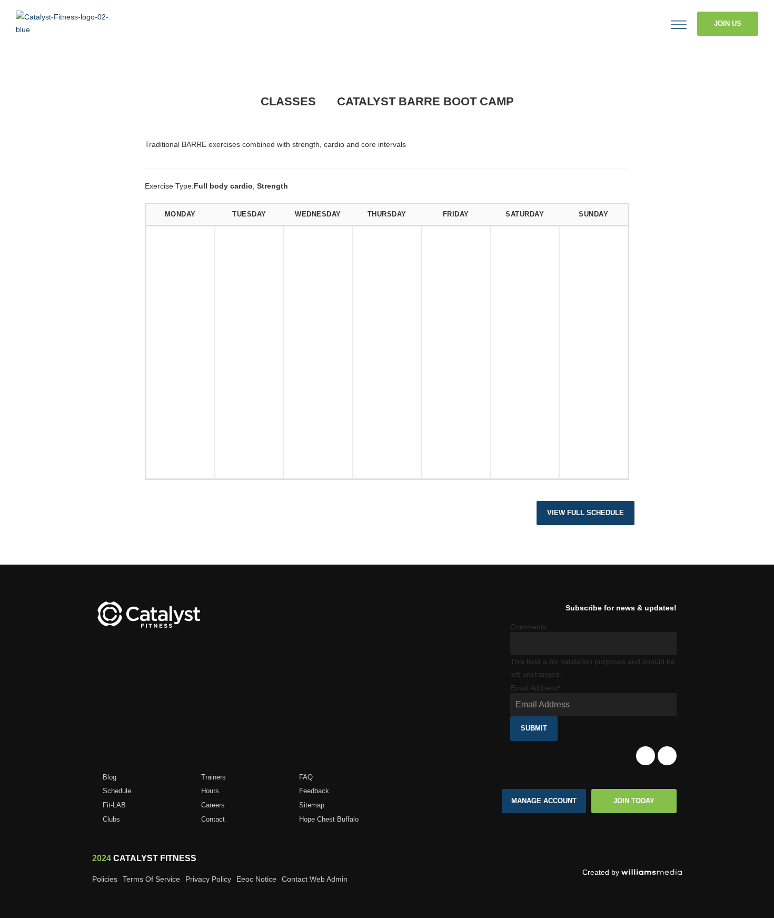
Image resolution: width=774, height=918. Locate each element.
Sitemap (311, 805)
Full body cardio (223, 186)
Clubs (111, 819)
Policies (104, 879)
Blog (109, 777)
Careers (213, 805)
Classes (288, 101)
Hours (210, 791)
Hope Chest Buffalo (329, 819)
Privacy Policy (208, 879)
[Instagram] (667, 755)
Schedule (117, 791)
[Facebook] (645, 755)
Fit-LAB (114, 805)
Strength (272, 186)
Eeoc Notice (256, 879)
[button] (636, 24)
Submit (534, 728)
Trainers (213, 777)
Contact (213, 819)
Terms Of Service (151, 879)
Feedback (314, 791)
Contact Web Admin (315, 879)
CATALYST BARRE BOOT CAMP (425, 101)
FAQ (306, 777)
